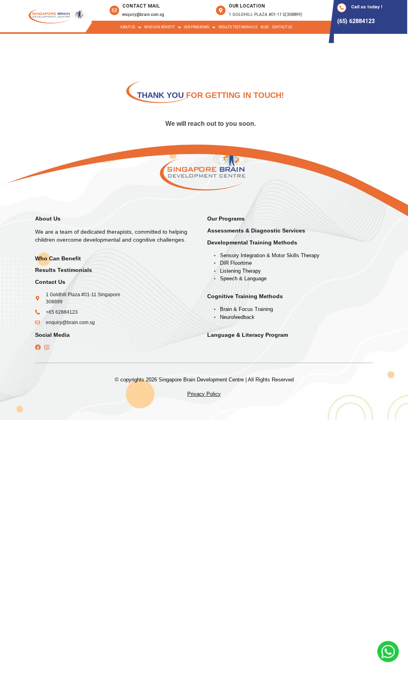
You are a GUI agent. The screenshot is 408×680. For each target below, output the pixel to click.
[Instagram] (46, 347)
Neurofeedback (237, 317)
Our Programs (226, 219)
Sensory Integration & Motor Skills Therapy (270, 255)
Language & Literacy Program (247, 335)
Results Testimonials (237, 27)
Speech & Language (243, 278)
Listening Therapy (240, 271)
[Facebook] (38, 347)
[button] (130, 27)
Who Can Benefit (159, 27)
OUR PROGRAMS (196, 27)
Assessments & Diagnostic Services (256, 231)
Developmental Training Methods (252, 243)
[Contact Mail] (114, 10)
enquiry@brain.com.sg (143, 14)
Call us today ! (366, 7)
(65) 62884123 (356, 21)
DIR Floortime (236, 263)
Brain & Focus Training (246, 309)
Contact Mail (141, 6)
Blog (265, 27)
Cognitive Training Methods (245, 296)
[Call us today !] (341, 7)
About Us (127, 27)
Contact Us (282, 27)
